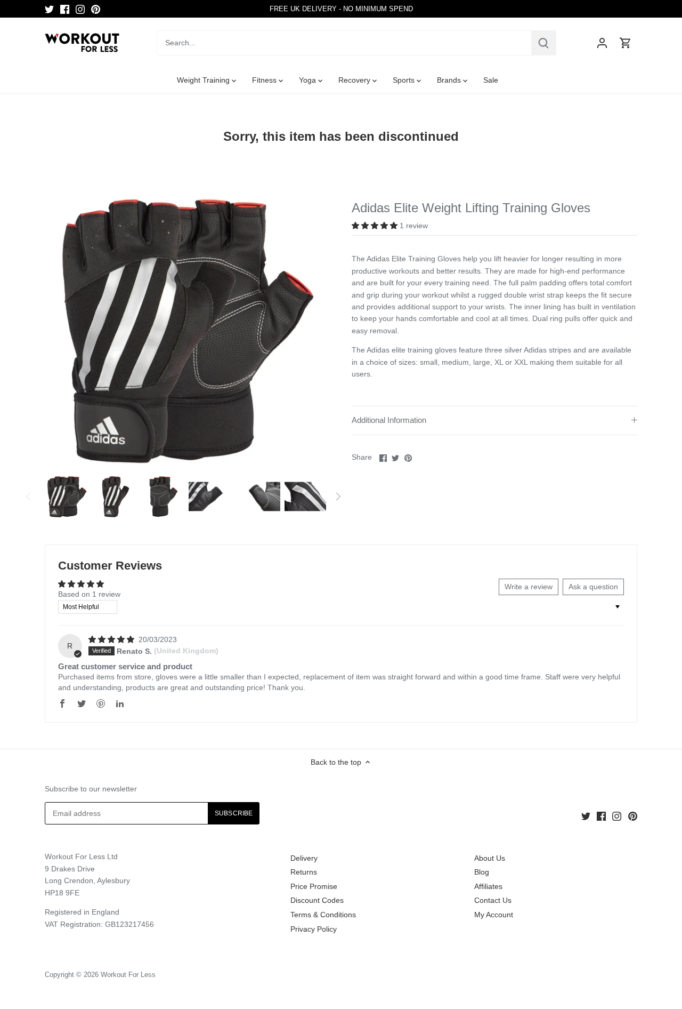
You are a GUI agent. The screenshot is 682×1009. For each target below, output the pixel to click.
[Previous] (28, 496)
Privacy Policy (313, 929)
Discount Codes (317, 900)
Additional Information (389, 420)
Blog (481, 872)
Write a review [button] (529, 586)
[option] (66, 496)
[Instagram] (80, 9)
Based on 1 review (89, 594)
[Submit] (543, 43)
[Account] (602, 43)
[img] (112, 639)
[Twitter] (49, 9)
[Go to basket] (625, 43)
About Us (489, 858)
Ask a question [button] (593, 586)
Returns (303, 872)
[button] (376, 225)
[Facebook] (64, 9)
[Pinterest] (95, 9)
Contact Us (493, 900)
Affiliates (488, 886)
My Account (493, 914)
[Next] (338, 496)
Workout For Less (128, 975)
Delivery (304, 858)
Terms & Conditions (323, 914)
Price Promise (313, 886)
